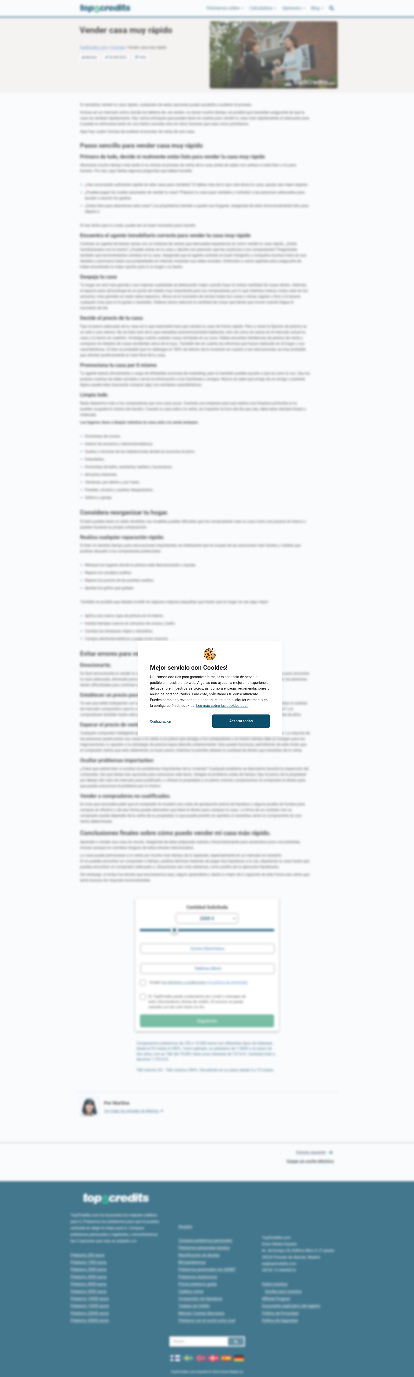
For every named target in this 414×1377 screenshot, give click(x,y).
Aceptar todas (241, 721)
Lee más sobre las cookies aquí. (222, 705)
